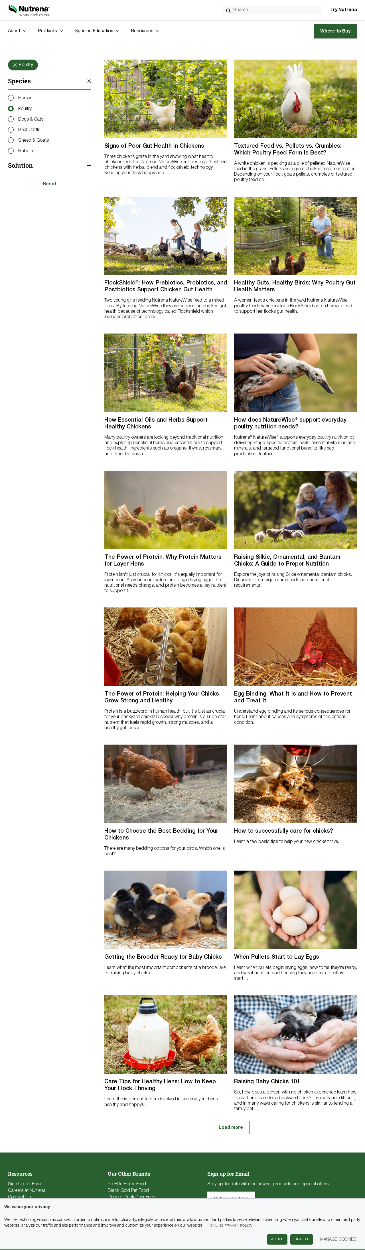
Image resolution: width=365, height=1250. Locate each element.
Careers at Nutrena (27, 1191)
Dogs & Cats (30, 119)
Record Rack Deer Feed (131, 1197)
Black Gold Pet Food (128, 1191)
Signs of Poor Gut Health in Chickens (154, 146)
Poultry (25, 109)
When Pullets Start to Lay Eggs (276, 957)
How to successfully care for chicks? (283, 831)
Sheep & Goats (33, 141)
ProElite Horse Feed (127, 1184)
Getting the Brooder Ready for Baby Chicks (163, 957)
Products (47, 31)
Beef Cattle (29, 130)
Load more (231, 1128)
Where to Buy (335, 31)
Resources (142, 31)
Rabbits (26, 151)
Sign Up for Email (25, 1184)
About (14, 31)
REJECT (302, 1239)
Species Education (94, 31)
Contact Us (19, 1197)
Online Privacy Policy (231, 1225)
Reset (49, 184)
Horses (25, 98)
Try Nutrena (343, 10)
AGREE (277, 1239)
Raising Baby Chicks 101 (267, 1081)
